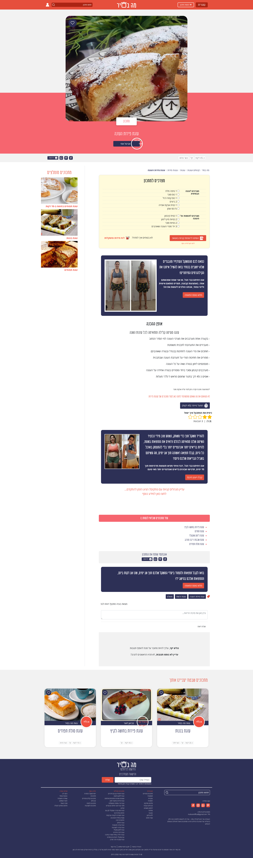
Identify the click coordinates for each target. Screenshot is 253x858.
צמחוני (150, 810)
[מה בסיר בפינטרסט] (207, 805)
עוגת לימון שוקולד (119, 830)
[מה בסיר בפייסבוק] (193, 805)
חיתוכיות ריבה (120, 820)
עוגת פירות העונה (197, 596)
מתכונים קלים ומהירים (89, 798)
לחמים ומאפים (148, 808)
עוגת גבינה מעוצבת (118, 825)
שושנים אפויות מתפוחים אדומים (114, 798)
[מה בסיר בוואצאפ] (202, 805)
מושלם (169, 596)
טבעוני (151, 813)
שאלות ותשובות (62, 798)
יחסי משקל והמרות (90, 793)
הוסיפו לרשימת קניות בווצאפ (185, 238)
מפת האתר (63, 803)
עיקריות (150, 798)
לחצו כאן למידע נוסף (188, 243)
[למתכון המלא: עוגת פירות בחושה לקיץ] (126, 704)
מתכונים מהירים (148, 793)
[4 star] (195, 417)
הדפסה (51, 158)
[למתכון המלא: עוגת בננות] (182, 704)
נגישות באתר (63, 796)
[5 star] (190, 417)
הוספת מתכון (185, 4)
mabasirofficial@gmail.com (197, 814)
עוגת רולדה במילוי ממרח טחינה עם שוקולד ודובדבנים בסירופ (114, 836)
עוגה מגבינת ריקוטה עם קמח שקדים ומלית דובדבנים (115, 816)
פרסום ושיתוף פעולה (60, 805)
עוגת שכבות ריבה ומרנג (117, 839)
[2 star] (205, 417)
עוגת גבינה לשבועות (118, 827)
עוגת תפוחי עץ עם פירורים (116, 793)
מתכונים (93, 796)
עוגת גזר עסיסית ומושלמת (116, 803)
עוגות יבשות (181, 596)
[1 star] (209, 417)
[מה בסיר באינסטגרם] (197, 805)
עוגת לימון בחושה (119, 796)
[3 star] (200, 417)
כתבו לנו (64, 793)
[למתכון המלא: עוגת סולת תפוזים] (70, 704)
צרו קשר (113, 847)
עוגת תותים (120, 822)
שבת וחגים (149, 818)
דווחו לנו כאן (77, 849)
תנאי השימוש (63, 801)
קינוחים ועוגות (148, 805)
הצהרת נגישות (136, 847)
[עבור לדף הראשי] (126, 764)
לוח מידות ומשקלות (114, 238)
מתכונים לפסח (91, 803)
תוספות (150, 801)
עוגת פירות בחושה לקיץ (117, 801)
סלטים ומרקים (148, 803)
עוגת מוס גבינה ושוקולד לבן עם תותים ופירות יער (114, 811)
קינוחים (93, 801)
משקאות (150, 796)
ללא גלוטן (150, 815)
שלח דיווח (202, 626)
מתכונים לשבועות (90, 805)
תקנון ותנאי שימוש (124, 847)
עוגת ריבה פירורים (118, 832)
